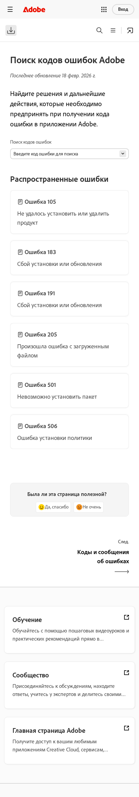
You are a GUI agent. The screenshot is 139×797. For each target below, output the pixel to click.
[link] (69, 212)
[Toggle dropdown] (122, 153)
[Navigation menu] (10, 9)
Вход (123, 9)
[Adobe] (34, 9)
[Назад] (39, 562)
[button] (104, 9)
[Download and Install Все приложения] (130, 30)
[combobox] (69, 153)
